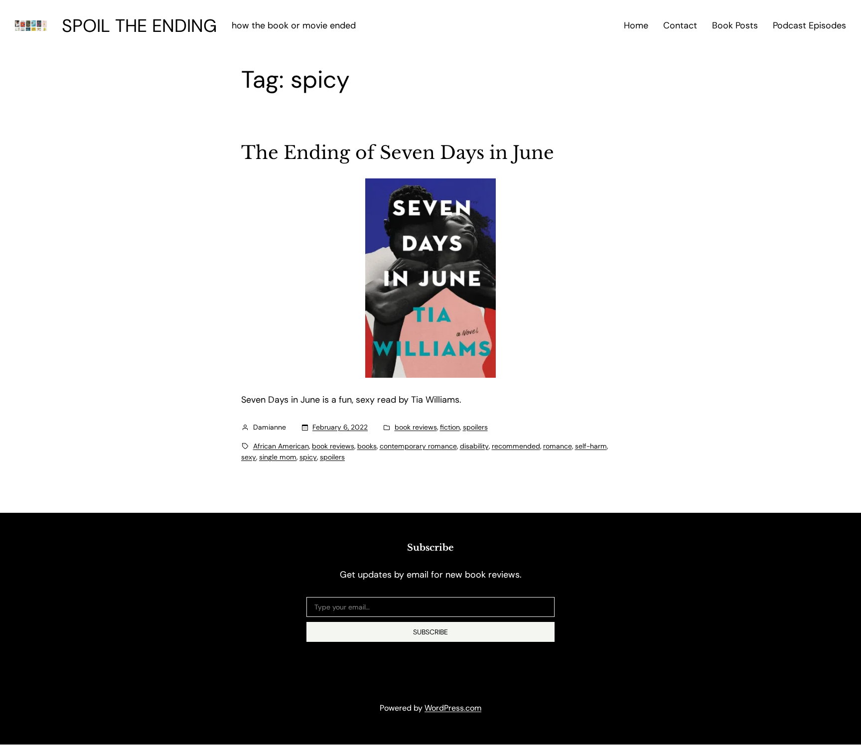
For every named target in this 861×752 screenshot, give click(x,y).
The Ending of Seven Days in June (397, 153)
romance (557, 446)
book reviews (416, 427)
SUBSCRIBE (430, 631)
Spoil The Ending (139, 25)
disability (474, 446)
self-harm (591, 446)
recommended (516, 446)
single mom (277, 456)
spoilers (475, 427)
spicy (308, 456)
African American (281, 446)
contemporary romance (418, 446)
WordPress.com (453, 708)
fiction (450, 427)
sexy (248, 456)
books (367, 446)
